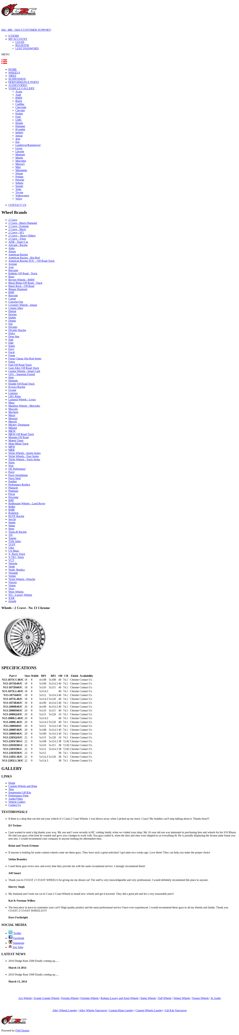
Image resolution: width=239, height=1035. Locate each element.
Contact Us (14, 805)
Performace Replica (19, 484)
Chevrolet (20, 107)
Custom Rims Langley (121, 1010)
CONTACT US (17, 204)
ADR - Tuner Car (18, 241)
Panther (12, 481)
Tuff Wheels (164, 998)
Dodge (19, 113)
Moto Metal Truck (18, 443)
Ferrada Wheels (70, 998)
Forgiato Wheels (89, 998)
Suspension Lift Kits (19, 792)
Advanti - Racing (17, 245)
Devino (12, 314)
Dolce (11, 333)
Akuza (12, 251)
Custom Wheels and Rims (22, 786)
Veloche (12, 563)
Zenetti (12, 601)
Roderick (13, 512)
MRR (11, 449)
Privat (11, 494)
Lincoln (19, 151)
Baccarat (13, 270)
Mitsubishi (21, 170)
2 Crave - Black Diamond (22, 222)
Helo (11, 377)
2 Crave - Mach (17, 229)
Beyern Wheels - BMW (21, 279)
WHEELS (14, 72)
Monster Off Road (18, 437)
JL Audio (216, 998)
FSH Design (22, 1030)
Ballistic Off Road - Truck (22, 273)
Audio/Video (15, 798)
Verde (11, 566)
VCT (11, 560)
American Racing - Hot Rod (24, 257)
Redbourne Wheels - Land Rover (26, 503)
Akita (11, 248)
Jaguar (19, 135)
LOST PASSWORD (27, 48)
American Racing (18, 254)
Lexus (18, 148)
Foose (11, 355)
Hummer (20, 126)
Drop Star (13, 336)
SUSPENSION (17, 78)
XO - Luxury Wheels (20, 594)
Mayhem (13, 412)
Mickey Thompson (18, 424)
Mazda (19, 157)
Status (11, 525)
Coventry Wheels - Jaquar (22, 304)
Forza (11, 361)
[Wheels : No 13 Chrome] (25, 660)
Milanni (12, 427)
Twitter (17, 933)
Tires (11, 789)
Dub (10, 339)
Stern (11, 528)
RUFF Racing (16, 516)
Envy (11, 349)
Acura (18, 91)
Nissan (19, 173)
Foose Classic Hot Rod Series (24, 358)
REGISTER (22, 45)
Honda (19, 123)
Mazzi (11, 415)
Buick (18, 100)
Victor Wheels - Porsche (21, 579)
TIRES (12, 75)
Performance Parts (18, 795)
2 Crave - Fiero (17, 238)
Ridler (11, 506)
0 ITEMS (13, 35)
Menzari (12, 418)
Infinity (19, 132)
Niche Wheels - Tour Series (23, 456)
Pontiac (19, 176)
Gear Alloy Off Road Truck (23, 367)
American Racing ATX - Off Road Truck (31, 260)
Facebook (18, 938)
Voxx (11, 588)
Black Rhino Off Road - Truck (25, 282)
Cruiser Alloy (15, 308)
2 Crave (12, 219)
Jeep (17, 138)
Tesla (18, 189)
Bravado (13, 295)
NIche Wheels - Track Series (24, 459)
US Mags (13, 550)
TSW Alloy (14, 541)
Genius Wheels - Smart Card (24, 371)
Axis (11, 267)
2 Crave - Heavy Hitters (22, 235)
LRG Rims (14, 396)
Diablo (12, 317)
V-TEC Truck (16, 557)
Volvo (18, 198)
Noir (10, 465)
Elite (10, 342)
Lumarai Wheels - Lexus (22, 399)
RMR (11, 509)
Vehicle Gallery (17, 801)
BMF (11, 292)
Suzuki (19, 186)
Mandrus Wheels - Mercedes (24, 405)
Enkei (11, 345)
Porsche (19, 179)
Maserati (20, 154)
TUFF (11, 544)
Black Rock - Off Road (21, 286)
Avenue (12, 263)
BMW (18, 97)
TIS (10, 535)
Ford (18, 116)
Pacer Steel (14, 478)
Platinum (13, 490)
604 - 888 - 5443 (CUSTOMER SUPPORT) (26, 29)
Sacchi (12, 519)
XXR (11, 598)
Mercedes (20, 160)
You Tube (17, 947)
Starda (11, 522)
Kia (17, 141)
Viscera (12, 582)
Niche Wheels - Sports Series (24, 453)
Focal (11, 352)
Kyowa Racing (16, 386)
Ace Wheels (25, 998)
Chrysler (20, 110)
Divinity (12, 327)
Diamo (12, 320)
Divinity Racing (17, 330)
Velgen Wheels (181, 998)
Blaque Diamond (17, 289)
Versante (13, 572)
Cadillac (19, 104)
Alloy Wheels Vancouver (93, 1010)
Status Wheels (148, 998)
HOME (12, 69)
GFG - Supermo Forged (21, 374)
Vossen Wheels (200, 998)
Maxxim (13, 408)
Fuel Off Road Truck (20, 364)
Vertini (12, 575)
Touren (12, 538)
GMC (18, 119)
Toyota (19, 192)
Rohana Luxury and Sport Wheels (119, 998)
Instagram (18, 942)
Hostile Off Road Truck (21, 383)
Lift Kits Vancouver (176, 1010)
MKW (12, 431)
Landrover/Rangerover (28, 145)
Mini (18, 167)
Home (11, 782)
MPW (11, 446)
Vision (12, 585)
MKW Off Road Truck (21, 434)
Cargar (12, 298)
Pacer (11, 471)
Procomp (13, 497)
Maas (11, 402)
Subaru (19, 182)
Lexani (12, 390)
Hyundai (20, 129)
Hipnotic (13, 380)
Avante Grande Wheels (46, 998)
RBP (11, 500)
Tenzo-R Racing (17, 531)
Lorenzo (13, 393)
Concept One (15, 301)
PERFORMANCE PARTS (23, 82)
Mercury (20, 163)
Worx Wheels (15, 591)
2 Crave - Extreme (18, 226)
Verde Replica (16, 569)
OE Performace (17, 468)
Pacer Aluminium (18, 475)
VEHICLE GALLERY (21, 88)
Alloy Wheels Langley (64, 1010)
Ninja (11, 462)
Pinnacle (13, 487)
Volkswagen (22, 195)
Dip (10, 323)
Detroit (12, 311)
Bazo (11, 276)
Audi (18, 94)
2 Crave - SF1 (16, 232)
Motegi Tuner (15, 440)
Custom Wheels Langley (149, 1010)
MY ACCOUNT (17, 38)
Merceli (12, 421)
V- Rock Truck (16, 553)
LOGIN (19, 42)
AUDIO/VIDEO (17, 85)
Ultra (11, 547)
